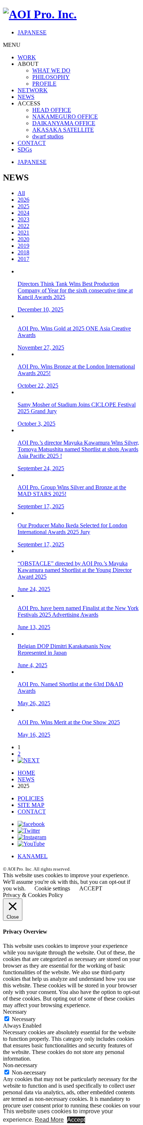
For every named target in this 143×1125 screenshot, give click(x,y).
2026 (23, 200)
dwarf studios (47, 136)
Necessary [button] (15, 1012)
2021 (23, 232)
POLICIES (31, 798)
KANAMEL (33, 856)
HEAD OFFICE (51, 110)
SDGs (25, 149)
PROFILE (44, 84)
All (21, 193)
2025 (23, 206)
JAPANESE (32, 32)
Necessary (24, 1019)
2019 (23, 246)
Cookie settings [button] (52, 888)
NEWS (26, 97)
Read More (49, 1120)
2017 (23, 259)
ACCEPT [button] (90, 888)
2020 (23, 239)
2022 (23, 226)
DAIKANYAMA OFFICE (63, 123)
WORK (27, 57)
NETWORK (33, 90)
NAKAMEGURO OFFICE (65, 116)
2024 (23, 213)
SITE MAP (31, 805)
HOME (26, 773)
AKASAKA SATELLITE (63, 130)
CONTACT (32, 143)
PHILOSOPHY (51, 77)
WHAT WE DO (51, 70)
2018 (23, 252)
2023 (23, 219)
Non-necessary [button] (20, 1065)
